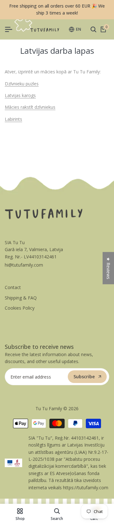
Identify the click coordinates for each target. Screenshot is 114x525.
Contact (13, 287)
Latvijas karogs (20, 95)
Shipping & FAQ (21, 298)
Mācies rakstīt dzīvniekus (30, 107)
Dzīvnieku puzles (22, 84)
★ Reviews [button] (108, 268)
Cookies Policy (20, 308)
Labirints (13, 119)
